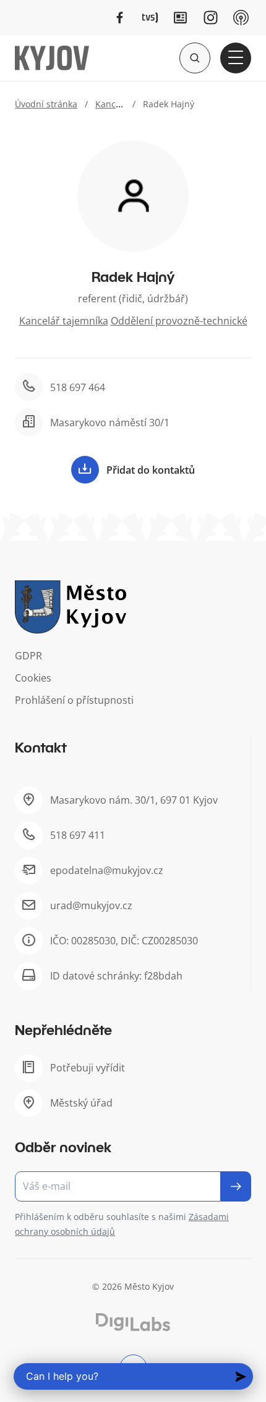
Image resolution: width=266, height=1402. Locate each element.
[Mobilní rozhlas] (241, 17)
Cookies (33, 678)
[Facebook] (119, 17)
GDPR (28, 655)
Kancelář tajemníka (63, 321)
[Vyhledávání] (194, 58)
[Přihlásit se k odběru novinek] (236, 1186)
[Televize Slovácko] (150, 17)
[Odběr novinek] (133, 1186)
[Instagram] (210, 17)
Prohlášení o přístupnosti (74, 700)
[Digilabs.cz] (133, 1322)
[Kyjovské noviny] (180, 17)
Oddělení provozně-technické (179, 321)
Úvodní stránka (46, 104)
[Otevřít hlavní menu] (235, 58)
